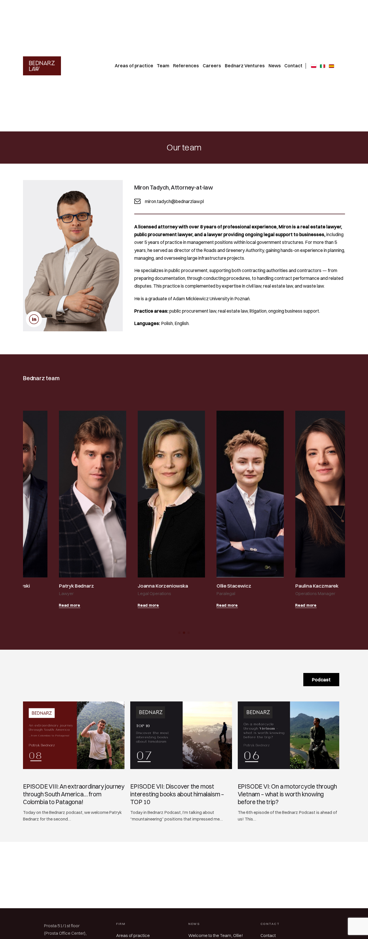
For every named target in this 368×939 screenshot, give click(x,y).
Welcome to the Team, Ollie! (215, 935)
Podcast (321, 679)
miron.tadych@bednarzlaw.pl (174, 201)
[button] (179, 633)
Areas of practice (133, 935)
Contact (268, 935)
